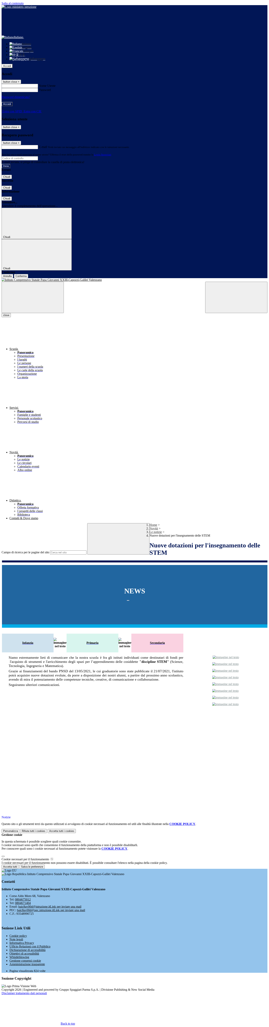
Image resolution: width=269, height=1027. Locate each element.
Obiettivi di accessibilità (24, 953)
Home (153, 525)
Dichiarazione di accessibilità (27, 950)
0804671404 (23, 903)
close (6, 315)
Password (45, 90)
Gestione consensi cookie (25, 960)
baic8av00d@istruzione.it (49, 906)
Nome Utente (47, 85)
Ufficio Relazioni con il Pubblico (29, 946)
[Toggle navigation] (33, 297)
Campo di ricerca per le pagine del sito (25, 552)
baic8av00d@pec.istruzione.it (51, 910)
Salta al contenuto (13, 3)
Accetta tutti (61, 831)
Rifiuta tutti (33, 831)
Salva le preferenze (32, 866)
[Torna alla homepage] (134, 280)
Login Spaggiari (102, 154)
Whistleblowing (19, 957)
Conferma (21, 276)
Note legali (16, 939)
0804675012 (23, 899)
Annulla (7, 276)
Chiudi (6, 176)
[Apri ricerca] (236, 297)
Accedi (7, 66)
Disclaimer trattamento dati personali (24, 993)
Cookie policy (18, 935)
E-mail (43, 147)
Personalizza (10, 831)
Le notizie (155, 532)
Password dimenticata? (16, 97)
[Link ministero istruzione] (19, 6)
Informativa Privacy (21, 943)
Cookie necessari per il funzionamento (26, 859)
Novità (153, 528)
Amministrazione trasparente (27, 964)
